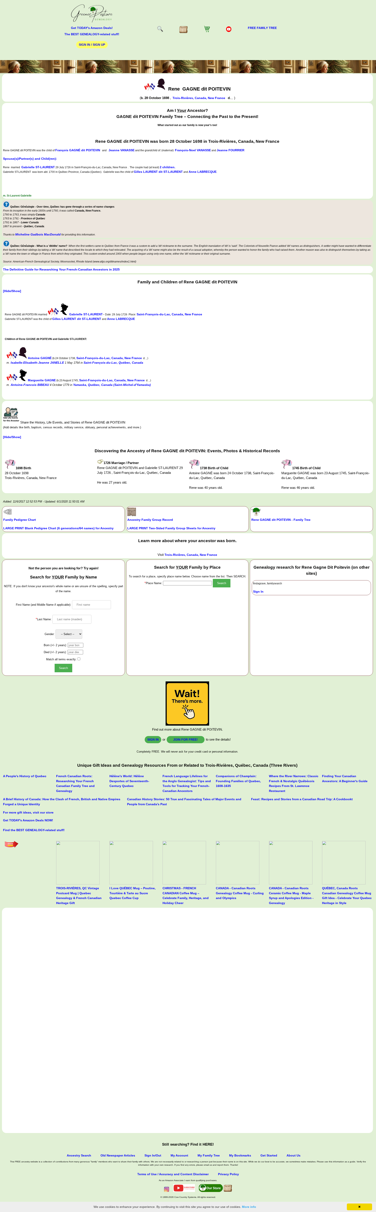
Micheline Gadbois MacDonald (38, 234)
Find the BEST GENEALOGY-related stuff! (34, 830)
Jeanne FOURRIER (230, 150)
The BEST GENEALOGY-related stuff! (91, 34)
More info (249, 1207)
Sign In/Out (152, 1155)
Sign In (258, 591)
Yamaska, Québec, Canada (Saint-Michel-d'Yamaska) (112, 385)
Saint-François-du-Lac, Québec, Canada (113, 362)
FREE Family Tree (262, 28)
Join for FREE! (185, 739)
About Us (293, 1155)
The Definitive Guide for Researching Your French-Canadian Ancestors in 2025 (61, 269)
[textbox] (187, 583)
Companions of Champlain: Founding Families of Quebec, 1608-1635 (238, 781)
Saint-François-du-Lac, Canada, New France (169, 314)
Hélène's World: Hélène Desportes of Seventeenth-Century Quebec (129, 781)
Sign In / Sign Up (92, 44)
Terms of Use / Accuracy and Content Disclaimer (173, 1174)
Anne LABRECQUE (203, 171)
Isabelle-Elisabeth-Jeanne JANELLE (37, 362)
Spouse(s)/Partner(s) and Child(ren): (30, 158)
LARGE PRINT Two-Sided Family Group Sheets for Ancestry (171, 528)
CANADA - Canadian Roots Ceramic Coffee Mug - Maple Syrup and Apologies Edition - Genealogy (291, 895)
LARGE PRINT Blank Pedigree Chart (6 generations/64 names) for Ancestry (58, 528)
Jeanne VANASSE (121, 150)
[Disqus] (187, 963)
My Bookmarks (240, 1155)
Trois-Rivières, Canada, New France (199, 98)
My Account (179, 1155)
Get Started (268, 1155)
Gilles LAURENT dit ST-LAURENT (158, 171)
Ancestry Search (79, 1155)
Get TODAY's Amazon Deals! (92, 28)
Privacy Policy (228, 1174)
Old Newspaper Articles (118, 1155)
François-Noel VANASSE (193, 150)
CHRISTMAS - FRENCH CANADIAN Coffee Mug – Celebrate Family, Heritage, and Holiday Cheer (186, 895)
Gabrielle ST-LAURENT (38, 167)
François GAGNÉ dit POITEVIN (77, 150)
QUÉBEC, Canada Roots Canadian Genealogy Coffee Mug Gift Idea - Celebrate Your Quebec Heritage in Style (347, 895)
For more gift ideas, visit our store (28, 812)
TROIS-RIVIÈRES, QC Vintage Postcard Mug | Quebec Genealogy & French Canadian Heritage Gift (79, 895)
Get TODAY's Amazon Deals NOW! (28, 820)
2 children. (167, 167)
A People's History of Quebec (24, 776)
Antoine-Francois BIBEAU (30, 385)
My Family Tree (209, 1155)
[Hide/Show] (12, 291)
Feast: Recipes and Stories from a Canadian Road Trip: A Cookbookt (302, 799)
